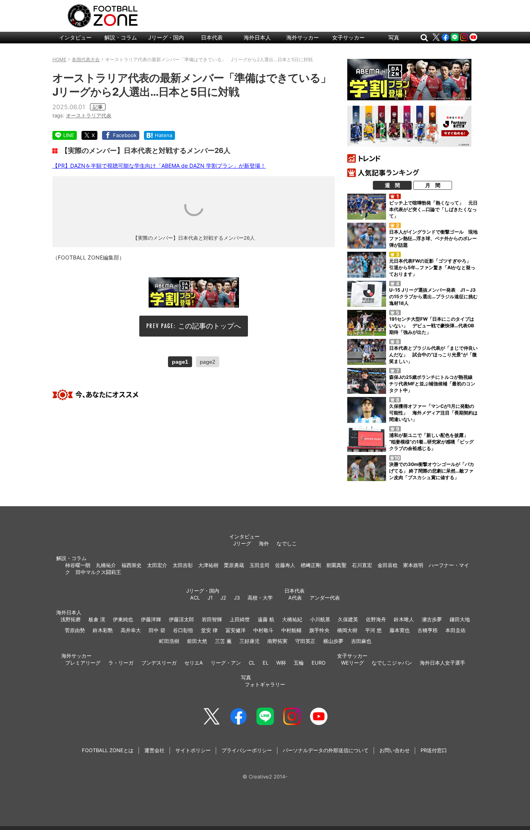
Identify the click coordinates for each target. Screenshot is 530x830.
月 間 (432, 185)
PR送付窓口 (434, 750)
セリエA (193, 663)
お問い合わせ (394, 750)
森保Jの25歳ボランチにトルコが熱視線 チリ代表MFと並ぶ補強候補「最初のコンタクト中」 (433, 383)
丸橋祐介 (106, 565)
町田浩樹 (169, 641)
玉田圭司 (259, 565)
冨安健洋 (235, 630)
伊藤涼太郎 (181, 619)
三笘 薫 (223, 641)
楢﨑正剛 (311, 565)
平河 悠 (373, 630)
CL (252, 663)
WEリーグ (352, 663)
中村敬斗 (263, 630)
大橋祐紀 (292, 619)
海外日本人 (257, 37)
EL (265, 663)
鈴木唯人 (404, 619)
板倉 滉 (96, 619)
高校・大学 (260, 598)
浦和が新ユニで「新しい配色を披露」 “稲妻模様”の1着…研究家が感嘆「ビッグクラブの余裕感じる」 (431, 441)
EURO (319, 663)
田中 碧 (157, 630)
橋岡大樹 (347, 630)
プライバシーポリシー (247, 750)
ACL (195, 598)
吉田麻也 (361, 641)
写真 (393, 37)
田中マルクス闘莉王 (98, 572)
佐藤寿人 (285, 565)
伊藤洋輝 (151, 619)
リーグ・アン (226, 663)
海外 (264, 543)
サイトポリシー (193, 750)
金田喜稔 (388, 565)
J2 (223, 598)
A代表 (295, 598)
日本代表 (212, 37)
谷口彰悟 (183, 630)
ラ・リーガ (120, 663)
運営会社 (154, 750)
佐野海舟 (376, 619)
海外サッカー (302, 37)
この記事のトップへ (209, 326)
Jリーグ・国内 (166, 37)
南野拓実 (277, 641)
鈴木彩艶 (103, 630)
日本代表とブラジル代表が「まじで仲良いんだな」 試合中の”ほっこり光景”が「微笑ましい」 (433, 354)
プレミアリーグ (82, 663)
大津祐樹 (208, 565)
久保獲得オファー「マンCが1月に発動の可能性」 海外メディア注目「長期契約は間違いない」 (433, 412)
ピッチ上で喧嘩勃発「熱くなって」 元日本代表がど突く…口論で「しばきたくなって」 (433, 209)
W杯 (281, 663)
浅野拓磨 (71, 619)
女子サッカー (348, 37)
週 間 (392, 185)
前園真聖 (336, 565)
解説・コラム (120, 37)
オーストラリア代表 (88, 115)
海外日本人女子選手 (442, 663)
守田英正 (305, 641)
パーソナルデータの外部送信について (326, 750)
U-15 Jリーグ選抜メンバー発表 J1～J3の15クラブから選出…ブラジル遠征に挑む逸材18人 (433, 296)
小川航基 (320, 619)
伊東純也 (123, 619)
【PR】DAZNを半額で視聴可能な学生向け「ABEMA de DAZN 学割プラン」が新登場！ (159, 165)
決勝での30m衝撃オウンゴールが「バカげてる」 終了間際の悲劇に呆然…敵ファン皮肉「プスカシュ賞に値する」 (431, 470)
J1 (210, 598)
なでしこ (287, 543)
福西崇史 (131, 565)
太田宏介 (157, 565)
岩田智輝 (212, 619)
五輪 (299, 663)
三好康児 (249, 641)
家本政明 (413, 565)
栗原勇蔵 (234, 565)
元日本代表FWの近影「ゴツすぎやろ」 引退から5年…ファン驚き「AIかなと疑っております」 (432, 267)
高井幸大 (131, 630)
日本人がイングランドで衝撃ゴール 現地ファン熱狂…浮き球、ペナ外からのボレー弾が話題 (433, 238)
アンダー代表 (325, 598)
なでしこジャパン (392, 663)
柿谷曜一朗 (77, 565)
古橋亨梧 (427, 630)
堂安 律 (209, 630)
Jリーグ (242, 543)
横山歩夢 (333, 641)
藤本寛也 (400, 630)
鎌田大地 (460, 619)
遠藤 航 (266, 619)
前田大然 (197, 641)
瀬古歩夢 (432, 619)
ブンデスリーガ (159, 663)
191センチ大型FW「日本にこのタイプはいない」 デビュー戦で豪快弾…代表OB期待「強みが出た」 (431, 325)
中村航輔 (291, 630)
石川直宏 (362, 565)
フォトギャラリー (265, 684)
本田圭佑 (455, 630)
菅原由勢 (75, 630)
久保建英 (348, 619)
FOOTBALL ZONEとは (107, 750)
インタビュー (75, 37)
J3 (237, 598)
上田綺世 (240, 619)
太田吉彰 (183, 565)
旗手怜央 (319, 630)
